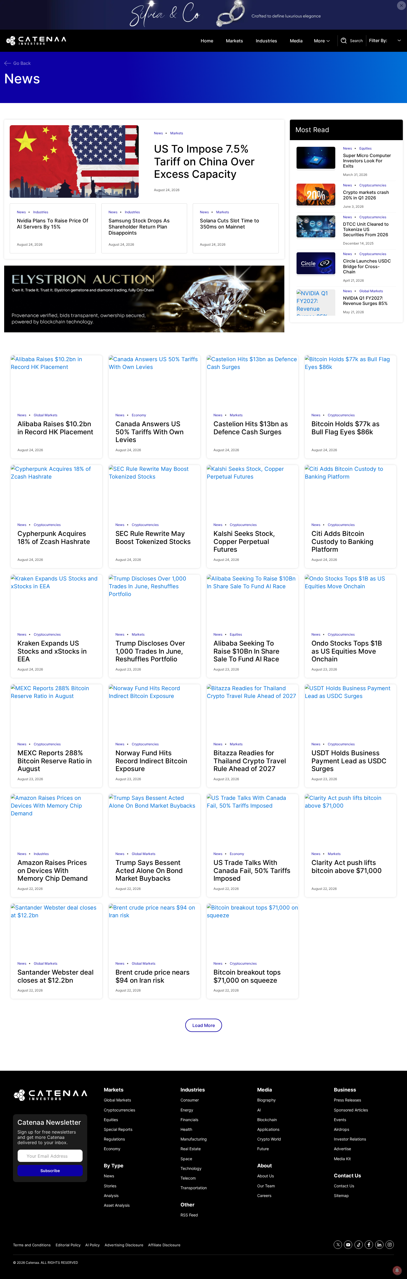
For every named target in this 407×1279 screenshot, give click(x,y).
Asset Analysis (117, 1205)
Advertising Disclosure (124, 1245)
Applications (268, 1129)
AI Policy (92, 1245)
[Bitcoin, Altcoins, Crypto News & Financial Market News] (37, 41)
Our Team (266, 1185)
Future (263, 1148)
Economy (139, 415)
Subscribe (50, 1170)
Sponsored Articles (351, 1110)
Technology (191, 1168)
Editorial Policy (68, 1245)
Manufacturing (194, 1139)
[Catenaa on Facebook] (369, 1245)
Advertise (342, 1148)
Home (207, 40)
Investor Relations (350, 1139)
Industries (266, 40)
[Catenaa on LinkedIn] (379, 1245)
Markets (234, 40)
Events (340, 1119)
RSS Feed (189, 1215)
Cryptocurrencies (372, 185)
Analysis (111, 1195)
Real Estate (191, 1148)
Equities (365, 148)
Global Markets (371, 291)
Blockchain (267, 1119)
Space (186, 1158)
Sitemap (341, 1195)
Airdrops (341, 1129)
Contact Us (344, 1185)
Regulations (114, 1139)
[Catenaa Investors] (50, 1095)
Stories (110, 1185)
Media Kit (342, 1158)
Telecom (188, 1178)
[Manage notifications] (397, 1270)
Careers (264, 1195)
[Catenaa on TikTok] (358, 1245)
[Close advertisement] (401, 5)
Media (296, 40)
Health (186, 1129)
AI (259, 1110)
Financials (189, 1119)
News (158, 133)
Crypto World (269, 1139)
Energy (187, 1110)
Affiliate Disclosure (164, 1245)
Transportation (194, 1187)
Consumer (190, 1100)
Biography (266, 1100)
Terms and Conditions (32, 1245)
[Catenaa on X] (338, 1245)
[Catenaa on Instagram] (389, 1245)
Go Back (22, 63)
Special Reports (118, 1129)
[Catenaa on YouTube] (348, 1245)
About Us (265, 1175)
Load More (203, 1025)
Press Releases (347, 1100)
